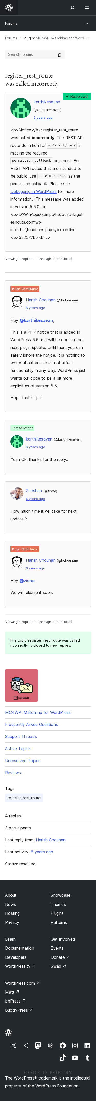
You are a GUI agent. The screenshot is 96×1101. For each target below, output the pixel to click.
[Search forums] (60, 54)
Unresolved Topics (22, 760)
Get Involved (63, 939)
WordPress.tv (20, 966)
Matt (12, 992)
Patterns (59, 922)
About (10, 895)
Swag (58, 966)
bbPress (15, 1001)
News (10, 904)
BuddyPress (19, 1010)
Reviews (13, 772)
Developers (15, 957)
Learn (10, 939)
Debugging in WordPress (33, 191)
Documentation (19, 948)
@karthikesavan (36, 320)
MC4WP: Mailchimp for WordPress (64, 38)
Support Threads (21, 736)
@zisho (27, 580)
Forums (11, 23)
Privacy (12, 922)
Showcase (60, 895)
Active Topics (18, 748)
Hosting (12, 913)
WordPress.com (22, 983)
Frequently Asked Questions (31, 724)
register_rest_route (24, 798)
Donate (60, 957)
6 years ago (43, 117)
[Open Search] (72, 7)
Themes (58, 904)
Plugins (57, 913)
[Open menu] (88, 7)
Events (57, 948)
